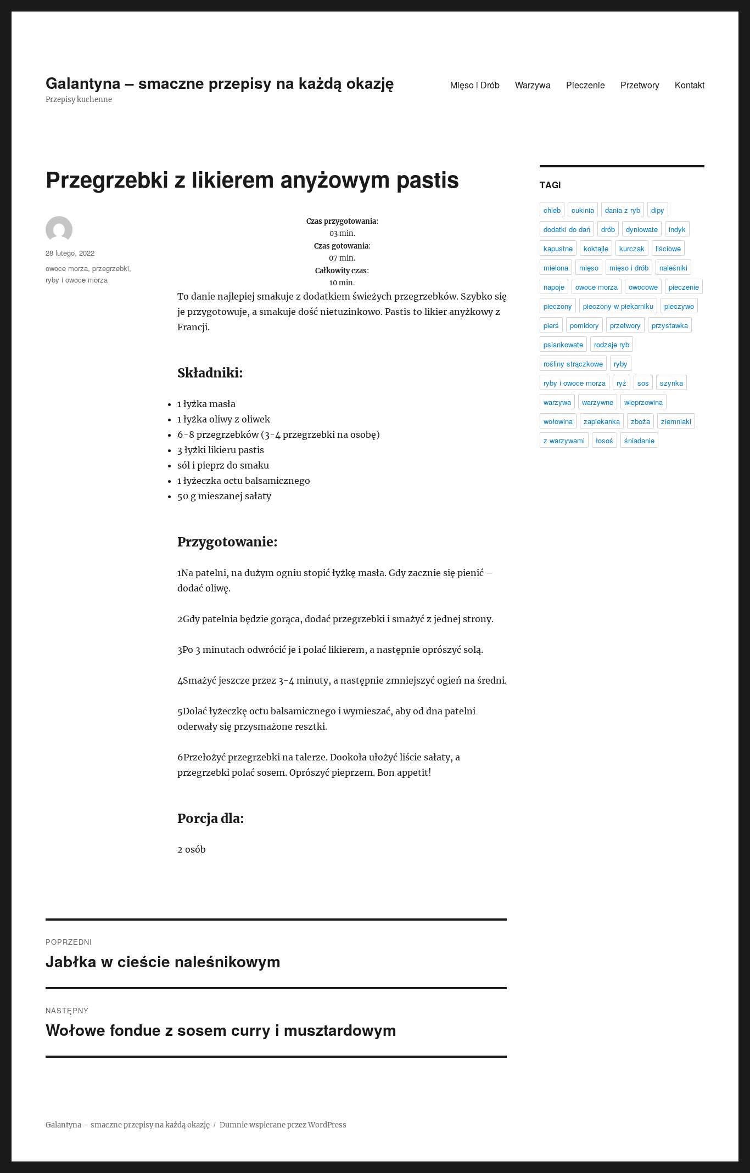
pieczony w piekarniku (618, 306)
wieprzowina (643, 402)
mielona (556, 267)
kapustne (558, 248)
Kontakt (689, 84)
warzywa (557, 402)
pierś (551, 325)
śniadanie (639, 440)
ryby (621, 363)
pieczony (558, 306)
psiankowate (563, 344)
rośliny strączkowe (573, 363)
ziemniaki (676, 421)
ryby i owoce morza (77, 279)
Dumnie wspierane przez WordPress (283, 1125)
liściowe (668, 248)
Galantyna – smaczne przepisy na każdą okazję (220, 82)
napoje (554, 286)
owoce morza (67, 268)
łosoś (604, 440)
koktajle (596, 248)
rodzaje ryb (611, 344)
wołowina (558, 421)
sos (643, 382)
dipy (657, 210)
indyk (677, 229)
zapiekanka (602, 421)
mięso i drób (628, 267)
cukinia (583, 210)
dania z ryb (622, 210)
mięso (588, 267)
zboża (640, 421)
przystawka (670, 325)
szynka (671, 382)
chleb (552, 210)
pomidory (584, 325)
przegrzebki (110, 268)
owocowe (643, 286)
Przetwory (639, 84)
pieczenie (684, 286)
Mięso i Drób (475, 84)
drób (608, 229)
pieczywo (679, 306)
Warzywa (533, 84)
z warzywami (564, 440)
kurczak (632, 248)
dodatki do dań (567, 229)
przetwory (625, 325)
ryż (621, 382)
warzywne (597, 402)
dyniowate (642, 229)
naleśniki (673, 267)
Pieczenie (585, 84)
